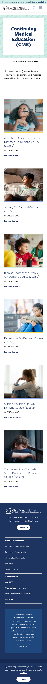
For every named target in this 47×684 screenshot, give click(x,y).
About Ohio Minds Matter (15, 557)
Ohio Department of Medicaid (17, 593)
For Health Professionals (15, 552)
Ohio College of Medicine (15, 587)
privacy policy (14, 669)
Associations (11, 576)
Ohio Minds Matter (14, 540)
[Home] (16, 7)
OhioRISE (9, 582)
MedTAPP (9, 599)
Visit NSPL (23, 646)
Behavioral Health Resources (17, 546)
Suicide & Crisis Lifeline (37, 2)
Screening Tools (11, 569)
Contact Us (23, 527)
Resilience (9, 563)
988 (20, 2)
